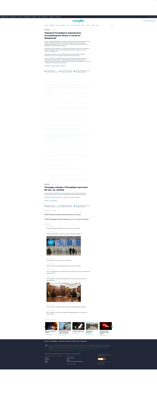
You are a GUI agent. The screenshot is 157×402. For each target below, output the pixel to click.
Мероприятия (58, 16)
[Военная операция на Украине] (51, 329)
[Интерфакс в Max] (75, 364)
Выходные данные (101, 363)
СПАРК (46, 357)
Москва (78, 25)
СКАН (68, 359)
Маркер (46, 361)
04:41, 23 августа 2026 (54, 184)
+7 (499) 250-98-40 (78, 350)
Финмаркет (34, 16)
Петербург (47, 65)
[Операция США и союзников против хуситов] (106, 329)
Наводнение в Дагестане (89, 332)
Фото (97, 25)
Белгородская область (50, 141)
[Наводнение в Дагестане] (92, 329)
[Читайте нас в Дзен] (67, 364)
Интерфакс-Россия (27, 16)
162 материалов (89, 334)
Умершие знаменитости (78, 331)
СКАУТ (46, 360)
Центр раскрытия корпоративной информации (75, 361)
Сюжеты (93, 25)
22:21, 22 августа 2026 (71, 82)
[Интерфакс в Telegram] (69, 364)
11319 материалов (48, 334)
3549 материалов (62, 334)
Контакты (46, 341)
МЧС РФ (46, 200)
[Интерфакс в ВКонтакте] (71, 364)
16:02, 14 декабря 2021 (54, 29)
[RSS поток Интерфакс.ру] (73, 364)
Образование (51, 16)
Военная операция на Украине (59, 82)
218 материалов (103, 335)
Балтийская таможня (55, 65)
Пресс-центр (62, 341)
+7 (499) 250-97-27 (87, 350)
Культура (73, 25)
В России (52, 25)
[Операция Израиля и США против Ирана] (65, 330)
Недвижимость (45, 16)
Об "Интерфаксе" (13, 16)
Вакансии (68, 341)
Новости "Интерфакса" (71, 357)
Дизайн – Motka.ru (101, 364)
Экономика (62, 25)
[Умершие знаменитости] (78, 329)
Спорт (68, 25)
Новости (88, 25)
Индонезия (63, 65)
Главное (46, 25)
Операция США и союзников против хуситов (104, 332)
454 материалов (75, 333)
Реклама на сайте (75, 341)
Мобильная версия (5, 16)
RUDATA (68, 360)
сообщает (68, 95)
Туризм (39, 16)
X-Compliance (47, 359)
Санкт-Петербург (53, 200)
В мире (57, 25)
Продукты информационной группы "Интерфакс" (63, 354)
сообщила (63, 44)
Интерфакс (78, 21)
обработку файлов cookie (97, 348)
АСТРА (46, 362)
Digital (82, 25)
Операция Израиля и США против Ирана (64, 332)
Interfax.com (20, 16)
